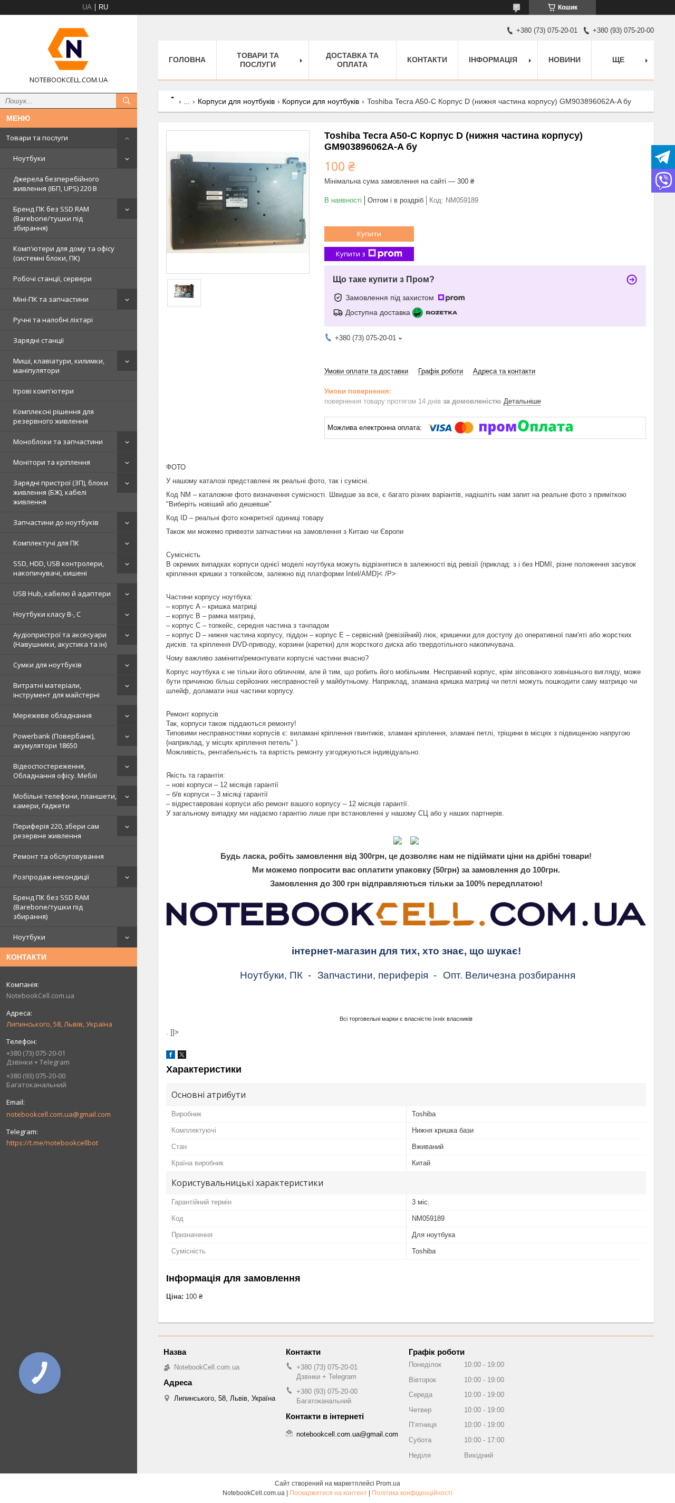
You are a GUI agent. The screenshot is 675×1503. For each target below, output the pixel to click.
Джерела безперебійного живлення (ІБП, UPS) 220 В (56, 183)
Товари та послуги (37, 137)
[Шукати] (126, 101)
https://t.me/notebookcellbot (52, 1142)
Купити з (350, 254)
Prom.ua (388, 1483)
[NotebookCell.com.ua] (68, 49)
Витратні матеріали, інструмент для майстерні (56, 690)
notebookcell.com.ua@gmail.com (58, 1114)
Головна (187, 59)
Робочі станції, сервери (52, 278)
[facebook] (170, 1056)
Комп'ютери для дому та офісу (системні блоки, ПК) (63, 253)
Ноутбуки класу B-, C (47, 614)
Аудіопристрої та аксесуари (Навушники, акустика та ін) (60, 639)
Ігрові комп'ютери (43, 391)
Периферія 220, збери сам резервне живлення (56, 830)
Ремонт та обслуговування (58, 856)
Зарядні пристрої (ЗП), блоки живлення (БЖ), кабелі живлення (60, 492)
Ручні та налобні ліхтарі (53, 319)
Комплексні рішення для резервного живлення (53, 416)
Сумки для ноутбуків (47, 664)
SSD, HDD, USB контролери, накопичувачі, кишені (58, 568)
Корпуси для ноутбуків (236, 101)
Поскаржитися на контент (328, 1493)
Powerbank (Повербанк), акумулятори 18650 (54, 740)
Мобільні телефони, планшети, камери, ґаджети (65, 800)
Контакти (427, 59)
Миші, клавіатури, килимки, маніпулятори (58, 365)
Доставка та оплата (352, 60)
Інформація (493, 59)
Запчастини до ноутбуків (56, 522)
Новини (564, 59)
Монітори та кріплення (51, 462)
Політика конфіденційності (412, 1493)
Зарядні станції (38, 340)
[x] (182, 1056)
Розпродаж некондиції (51, 877)
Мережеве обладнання (52, 715)
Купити (369, 233)
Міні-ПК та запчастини (51, 299)
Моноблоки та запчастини (58, 441)
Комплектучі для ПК (46, 543)
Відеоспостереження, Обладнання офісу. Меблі (55, 770)
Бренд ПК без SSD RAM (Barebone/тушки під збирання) (51, 218)
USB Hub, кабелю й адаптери (62, 593)
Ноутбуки (29, 158)
